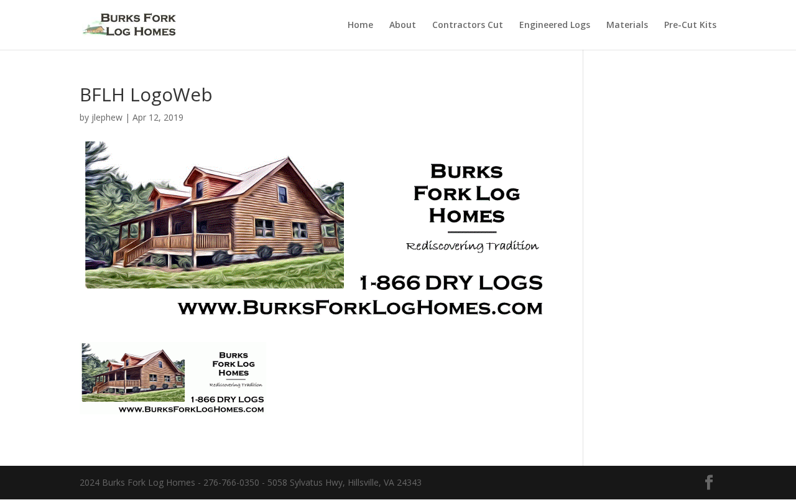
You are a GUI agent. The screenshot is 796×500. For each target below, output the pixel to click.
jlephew (107, 117)
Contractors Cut (467, 25)
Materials (627, 25)
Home (360, 25)
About (402, 25)
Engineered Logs (554, 25)
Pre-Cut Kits (690, 25)
